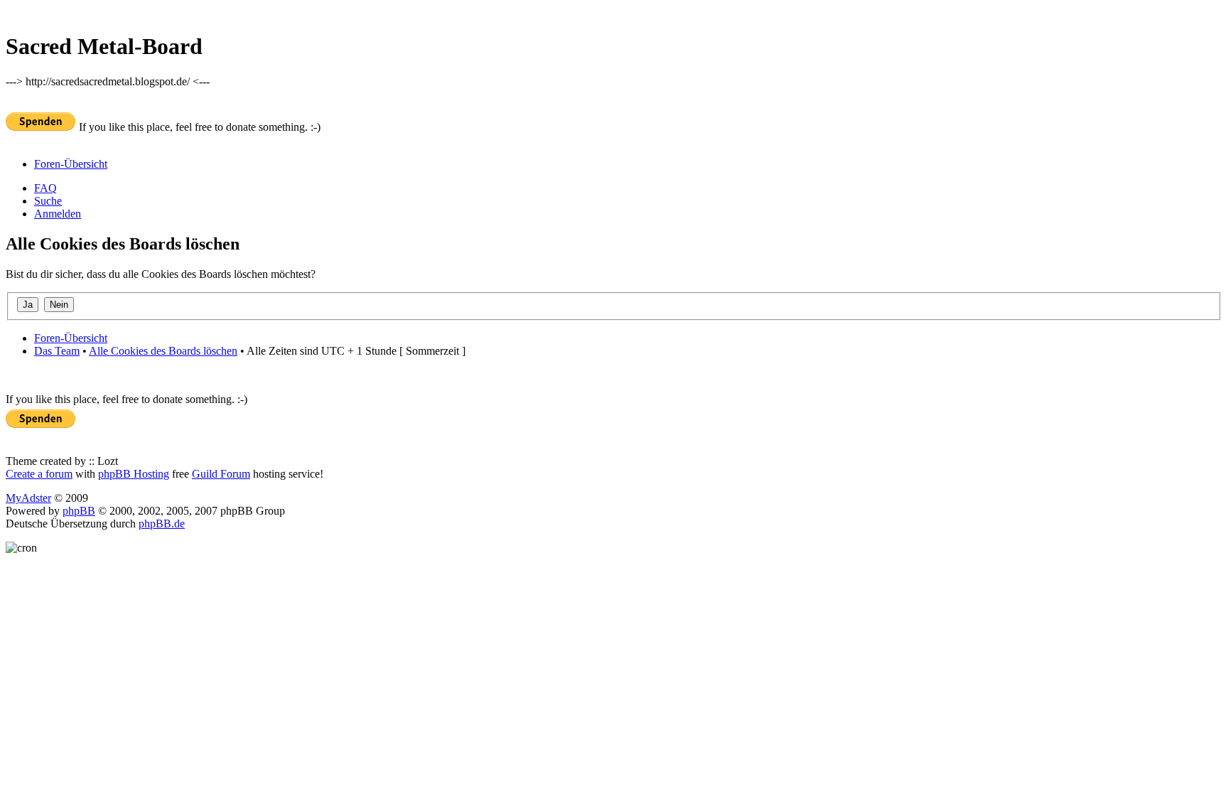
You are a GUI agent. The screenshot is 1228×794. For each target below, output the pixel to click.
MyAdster (28, 498)
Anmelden (57, 214)
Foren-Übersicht (70, 164)
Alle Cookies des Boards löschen (163, 351)
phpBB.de (162, 523)
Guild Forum (221, 474)
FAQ (45, 188)
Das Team (57, 351)
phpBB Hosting (133, 474)
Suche (48, 201)
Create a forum (39, 474)
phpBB (79, 511)
